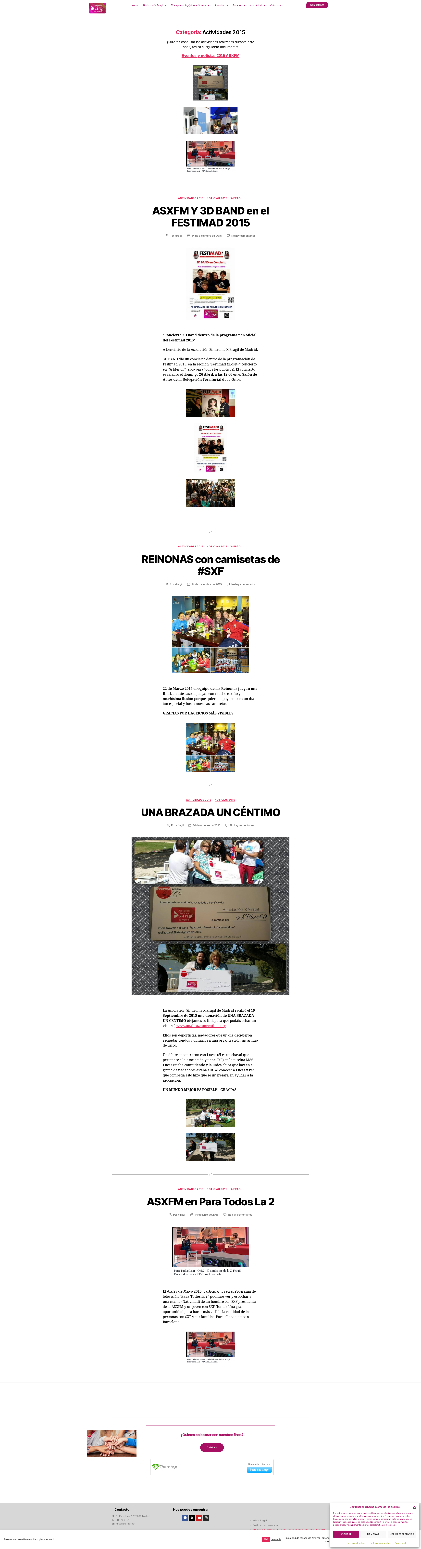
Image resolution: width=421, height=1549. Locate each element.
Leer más (276, 1539)
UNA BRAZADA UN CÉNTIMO (210, 812)
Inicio (135, 5)
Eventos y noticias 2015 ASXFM (210, 55)
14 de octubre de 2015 (206, 825)
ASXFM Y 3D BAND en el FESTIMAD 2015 (210, 216)
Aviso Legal (400, 1543)
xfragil (178, 235)
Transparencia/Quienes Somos (188, 5)
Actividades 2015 (190, 198)
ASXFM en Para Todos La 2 (210, 1201)
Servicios (219, 5)
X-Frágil (236, 198)
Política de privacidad (380, 1543)
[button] (414, 1506)
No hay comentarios (243, 235)
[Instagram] (206, 1518)
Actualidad (256, 5)
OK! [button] (266, 1539)
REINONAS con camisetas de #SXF (210, 565)
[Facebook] (185, 1518)
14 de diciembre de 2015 (207, 235)
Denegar (373, 1534)
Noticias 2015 (217, 198)
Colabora (275, 5)
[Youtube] (199, 1518)
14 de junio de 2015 (207, 1214)
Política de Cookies (356, 1543)
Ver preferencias (402, 1534)
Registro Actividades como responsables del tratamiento (288, 1529)
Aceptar (346, 1534)
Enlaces (237, 5)
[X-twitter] (192, 1518)
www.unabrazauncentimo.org (201, 1026)
